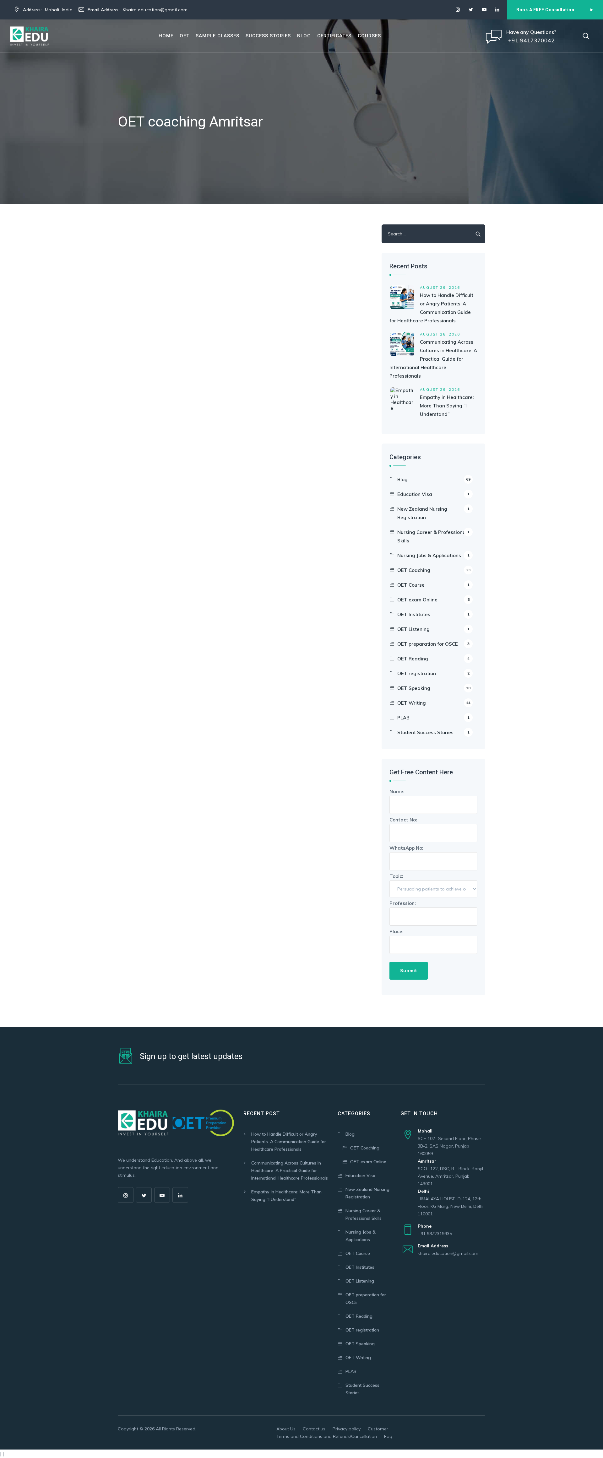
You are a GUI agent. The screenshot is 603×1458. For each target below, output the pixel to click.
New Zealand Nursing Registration (433, 513)
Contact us (314, 1429)
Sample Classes (217, 36)
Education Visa (433, 494)
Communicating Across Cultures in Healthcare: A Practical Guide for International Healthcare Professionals (433, 359)
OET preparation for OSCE (433, 644)
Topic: (396, 876)
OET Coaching (433, 570)
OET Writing (433, 703)
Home (166, 36)
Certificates (334, 36)
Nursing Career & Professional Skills (433, 536)
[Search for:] (433, 233)
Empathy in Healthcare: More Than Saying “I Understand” (447, 405)
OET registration (433, 673)
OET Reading (433, 659)
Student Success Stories (433, 732)
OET (184, 36)
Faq (388, 1436)
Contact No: (403, 820)
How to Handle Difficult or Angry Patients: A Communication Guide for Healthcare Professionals (288, 1141)
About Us (286, 1429)
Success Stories (268, 36)
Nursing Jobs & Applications (433, 555)
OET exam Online (433, 600)
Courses (369, 36)
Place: (396, 931)
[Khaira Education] (29, 35)
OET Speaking (433, 688)
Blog (304, 36)
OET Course (433, 585)
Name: (397, 791)
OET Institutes (433, 614)
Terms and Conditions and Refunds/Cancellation (326, 1436)
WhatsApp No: (406, 848)
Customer (378, 1429)
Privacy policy (347, 1429)
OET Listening (433, 629)
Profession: (402, 903)
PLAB (433, 718)
